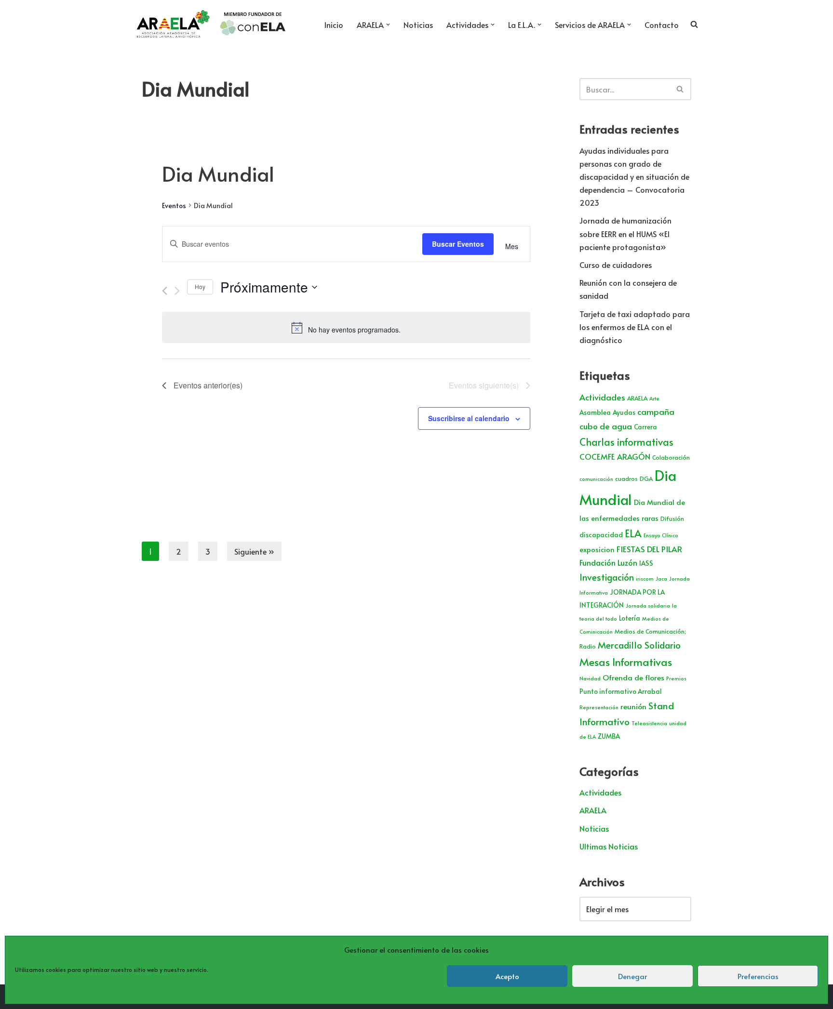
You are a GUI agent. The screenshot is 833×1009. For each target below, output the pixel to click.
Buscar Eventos (458, 244)
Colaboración (671, 457)
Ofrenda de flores (633, 677)
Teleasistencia (649, 723)
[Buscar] (680, 89)
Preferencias (758, 976)
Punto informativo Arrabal (620, 691)
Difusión (672, 518)
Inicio (333, 24)
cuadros (626, 478)
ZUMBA (609, 736)
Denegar (632, 976)
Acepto (507, 976)
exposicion (597, 549)
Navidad (590, 678)
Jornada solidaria (648, 605)
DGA (646, 478)
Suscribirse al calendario (469, 418)
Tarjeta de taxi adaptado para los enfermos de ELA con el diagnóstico (634, 326)
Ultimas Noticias (608, 846)
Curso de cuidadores (615, 264)
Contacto (662, 24)
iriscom (645, 578)
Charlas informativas (626, 442)
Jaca (661, 578)
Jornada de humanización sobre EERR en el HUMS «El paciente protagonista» (625, 233)
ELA (633, 533)
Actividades (602, 397)
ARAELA (637, 398)
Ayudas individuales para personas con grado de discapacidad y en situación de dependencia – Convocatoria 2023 (634, 176)
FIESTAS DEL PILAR (649, 549)
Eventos (174, 205)
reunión (633, 706)
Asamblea (595, 412)
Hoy (200, 286)
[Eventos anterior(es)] (164, 290)
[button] (388, 25)
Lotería (629, 618)
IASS (646, 563)
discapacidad (601, 534)
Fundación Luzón (608, 562)
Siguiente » (254, 551)
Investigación (606, 577)
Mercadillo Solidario (639, 644)
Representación (598, 707)
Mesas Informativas (625, 661)
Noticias (418, 24)
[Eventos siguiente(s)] (177, 290)
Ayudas (624, 412)
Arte (654, 398)
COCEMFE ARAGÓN (614, 456)
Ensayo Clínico (661, 535)
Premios (676, 678)
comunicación (596, 478)
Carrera (645, 426)
